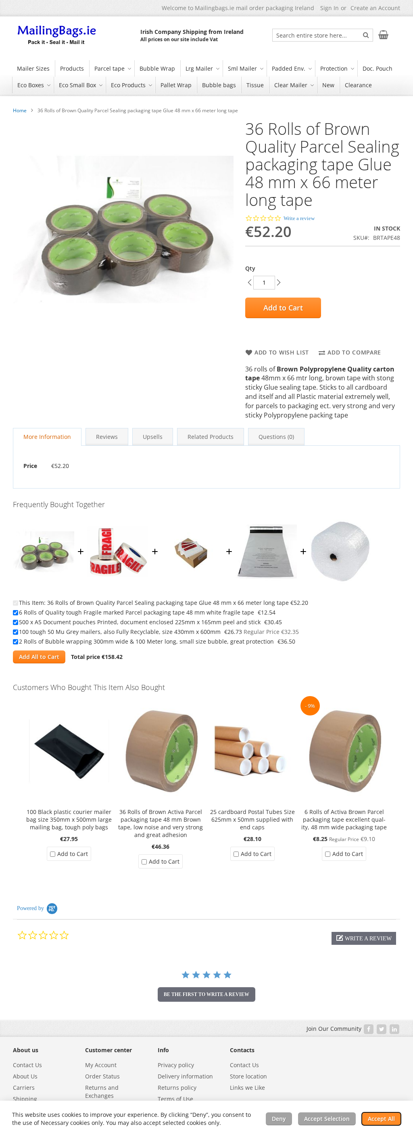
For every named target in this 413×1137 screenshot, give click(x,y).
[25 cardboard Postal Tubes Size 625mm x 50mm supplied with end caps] (252, 700)
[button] (364, 938)
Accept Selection (327, 1118)
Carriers (24, 1087)
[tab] (47, 437)
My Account (101, 1065)
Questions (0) (276, 437)
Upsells (153, 437)
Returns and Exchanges (102, 1091)
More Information (47, 437)
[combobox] (322, 35)
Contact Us (27, 1065)
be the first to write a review (206, 994)
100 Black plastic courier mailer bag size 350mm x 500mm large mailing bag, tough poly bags (69, 819)
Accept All (381, 1118)
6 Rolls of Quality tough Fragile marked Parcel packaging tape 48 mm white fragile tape (136, 612)
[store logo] (57, 35)
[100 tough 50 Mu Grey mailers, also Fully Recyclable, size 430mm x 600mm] (266, 517)
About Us (25, 1076)
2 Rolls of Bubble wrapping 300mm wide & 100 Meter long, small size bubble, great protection (146, 641)
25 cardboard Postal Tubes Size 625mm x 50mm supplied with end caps (252, 819)
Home (20, 110)
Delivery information (185, 1076)
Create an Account (375, 8)
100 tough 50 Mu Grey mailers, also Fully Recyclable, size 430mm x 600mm (120, 632)
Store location (248, 1076)
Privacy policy (176, 1065)
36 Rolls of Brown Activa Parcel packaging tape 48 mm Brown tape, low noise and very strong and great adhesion (160, 823)
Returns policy (177, 1087)
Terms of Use (175, 1099)
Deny (279, 1118)
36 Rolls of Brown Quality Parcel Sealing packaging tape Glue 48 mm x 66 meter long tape (168, 602)
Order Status (102, 1076)
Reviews (107, 437)
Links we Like (247, 1087)
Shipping (25, 1099)
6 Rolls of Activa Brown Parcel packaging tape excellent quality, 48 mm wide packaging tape (344, 819)
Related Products (211, 437)
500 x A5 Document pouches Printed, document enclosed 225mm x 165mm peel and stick (140, 622)
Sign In (329, 8)
